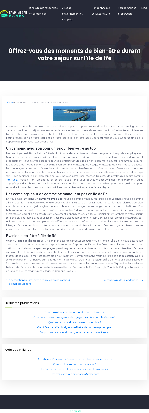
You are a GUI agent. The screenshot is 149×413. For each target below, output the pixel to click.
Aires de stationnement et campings (72, 14)
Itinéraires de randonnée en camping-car (43, 11)
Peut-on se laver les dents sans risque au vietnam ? (74, 312)
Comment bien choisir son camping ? (74, 364)
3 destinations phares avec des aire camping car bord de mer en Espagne (39, 282)
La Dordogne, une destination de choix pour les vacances (74, 369)
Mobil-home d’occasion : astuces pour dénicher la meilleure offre (74, 359)
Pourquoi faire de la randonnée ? (121, 280)
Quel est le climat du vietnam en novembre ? (74, 322)
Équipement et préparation (127, 11)
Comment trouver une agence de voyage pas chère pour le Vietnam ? (74, 317)
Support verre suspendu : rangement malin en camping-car (74, 332)
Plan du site (74, 411)
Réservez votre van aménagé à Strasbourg (74, 374)
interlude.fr (12, 179)
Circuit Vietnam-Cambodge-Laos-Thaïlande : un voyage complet (74, 327)
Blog (144, 8)
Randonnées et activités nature (101, 11)
